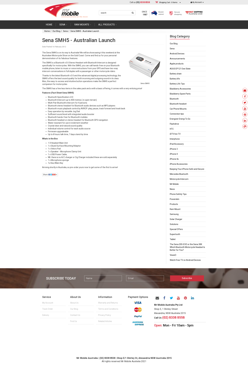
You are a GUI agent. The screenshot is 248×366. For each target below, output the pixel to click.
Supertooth (175, 234)
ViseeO (173, 255)
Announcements (177, 58)
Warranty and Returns (108, 303)
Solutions (174, 224)
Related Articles (105, 321)
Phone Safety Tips (178, 194)
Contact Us (75, 315)
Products (174, 204)
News (172, 189)
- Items (168, 2)
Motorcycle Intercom (179, 179)
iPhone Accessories (179, 164)
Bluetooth (174, 99)
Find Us (73, 321)
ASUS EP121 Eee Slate (180, 69)
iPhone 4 (174, 154)
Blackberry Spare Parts (180, 94)
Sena (65, 31)
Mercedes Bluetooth (179, 174)
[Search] (132, 12)
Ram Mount (175, 209)
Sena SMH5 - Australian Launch (84, 31)
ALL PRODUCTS (106, 24)
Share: (46, 175)
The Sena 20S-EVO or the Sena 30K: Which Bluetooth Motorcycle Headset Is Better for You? (187, 247)
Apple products (177, 64)
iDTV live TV (175, 134)
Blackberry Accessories (180, 89)
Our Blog (56, 31)
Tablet (173, 239)
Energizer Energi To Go (180, 119)
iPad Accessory (177, 144)
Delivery (45, 315)
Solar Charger (176, 219)
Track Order (47, 309)
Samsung (174, 214)
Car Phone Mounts (178, 109)
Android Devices (177, 53)
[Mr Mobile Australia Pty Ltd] (66, 9)
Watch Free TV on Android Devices (185, 260)
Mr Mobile (174, 184)
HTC (172, 129)
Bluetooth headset (178, 104)
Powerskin (174, 199)
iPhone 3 (174, 149)
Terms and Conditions (108, 309)
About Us (74, 303)
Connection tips (177, 114)
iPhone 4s (174, 159)
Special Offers (176, 229)
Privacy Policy (104, 315)
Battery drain (176, 74)
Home (49, 24)
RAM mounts (82, 24)
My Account (47, 303)
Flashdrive (174, 124)
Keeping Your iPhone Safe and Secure (187, 169)
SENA (62, 24)
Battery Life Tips (177, 84)
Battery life (175, 79)
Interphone (175, 139)
